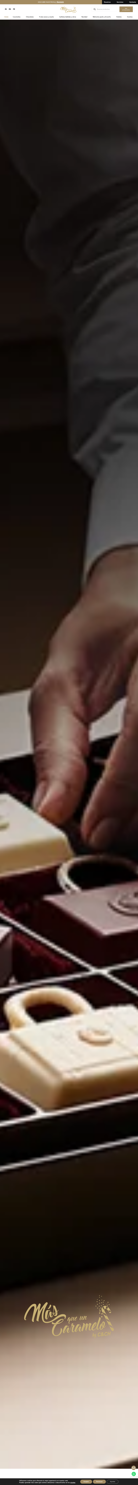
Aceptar (86, 1482)
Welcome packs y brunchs (102, 17)
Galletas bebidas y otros (67, 17)
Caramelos (16, 17)
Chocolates (30, 17)
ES (6, 9)
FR (14, 9)
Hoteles (119, 17)
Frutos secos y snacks (46, 17)
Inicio (6, 17)
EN (10, 9)
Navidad (84, 17)
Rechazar (99, 1482)
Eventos (130, 17)
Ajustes (112, 1482)
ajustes (72, 1483)
